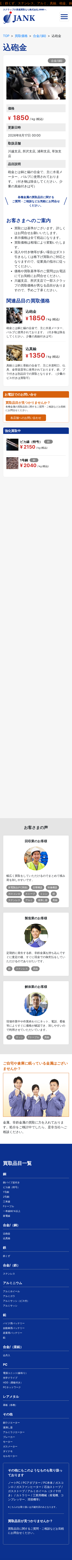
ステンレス (14, 900)
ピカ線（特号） (11, 1187)
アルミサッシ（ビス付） (16, 1300)
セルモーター (10, 1456)
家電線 (6, 1215)
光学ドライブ (10, 1377)
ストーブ (30, 893)
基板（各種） (10, 1404)
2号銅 (6, 1196)
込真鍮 (6, 1238)
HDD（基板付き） (13, 1382)
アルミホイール (11, 1291)
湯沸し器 (42, 900)
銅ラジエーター (11, 1422)
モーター (8, 1441)
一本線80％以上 (11, 1211)
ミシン (43, 893)
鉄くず (6, 1255)
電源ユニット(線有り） (15, 1372)
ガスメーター (10, 1446)
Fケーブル (33, 1037)
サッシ (19, 1037)
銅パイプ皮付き (11, 1182)
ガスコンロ (14, 893)
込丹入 (6, 1355)
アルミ (29, 900)
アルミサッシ (10, 1305)
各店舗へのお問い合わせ (25, 417)
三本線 (6, 1201)
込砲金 (6, 1233)
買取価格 (21, 36)
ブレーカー (9, 1436)
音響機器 (37, 887)
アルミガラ (9, 1296)
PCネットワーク (12, 1387)
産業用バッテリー (12, 1332)
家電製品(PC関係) (18, 887)
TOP (6, 36)
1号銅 (6, 1191)
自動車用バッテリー (14, 1328)
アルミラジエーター (14, 1432)
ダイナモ (8, 1451)
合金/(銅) (39, 36)
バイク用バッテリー (14, 1323)
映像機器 (52, 887)
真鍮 (55, 900)
